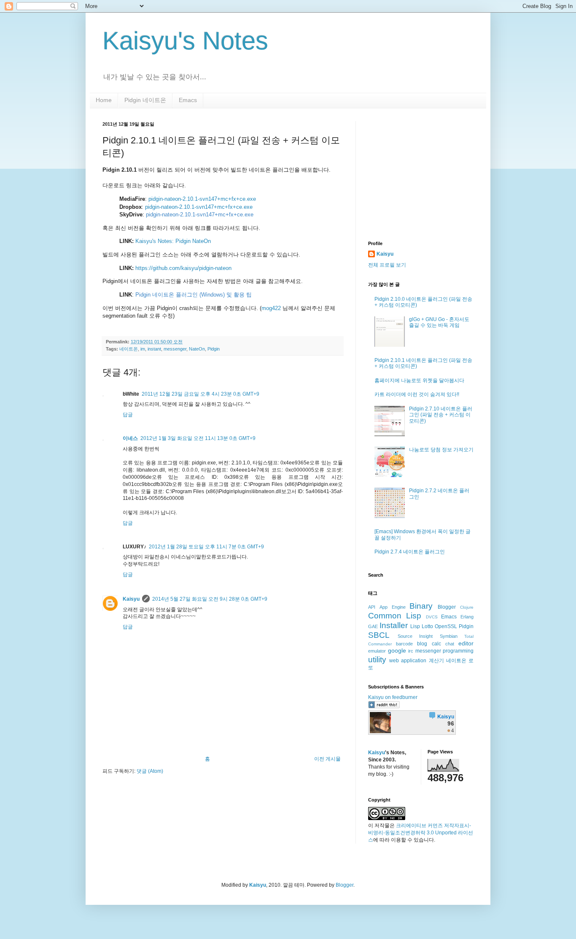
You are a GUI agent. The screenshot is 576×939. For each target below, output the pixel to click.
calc (436, 644)
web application (407, 661)
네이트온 (128, 348)
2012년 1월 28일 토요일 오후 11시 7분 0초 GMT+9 (206, 547)
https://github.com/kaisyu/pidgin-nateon (183, 268)
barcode (404, 643)
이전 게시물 (327, 759)
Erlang (467, 616)
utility (377, 659)
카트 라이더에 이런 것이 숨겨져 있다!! (416, 394)
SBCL (379, 635)
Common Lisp (394, 615)
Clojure (467, 607)
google (397, 650)
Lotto (427, 626)
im (142, 348)
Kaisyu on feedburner (392, 697)
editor (466, 643)
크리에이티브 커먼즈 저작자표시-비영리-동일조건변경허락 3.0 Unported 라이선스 (420, 833)
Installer (394, 625)
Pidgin (213, 348)
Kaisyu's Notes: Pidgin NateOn (173, 241)
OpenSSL (446, 626)
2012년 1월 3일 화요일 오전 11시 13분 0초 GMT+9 (198, 438)
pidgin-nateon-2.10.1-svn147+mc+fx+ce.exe (202, 199)
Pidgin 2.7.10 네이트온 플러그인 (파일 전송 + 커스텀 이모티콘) (440, 415)
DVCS (432, 617)
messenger (175, 348)
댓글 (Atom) (150, 771)
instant (154, 348)
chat (449, 643)
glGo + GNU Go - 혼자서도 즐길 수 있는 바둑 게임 (439, 322)
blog (422, 644)
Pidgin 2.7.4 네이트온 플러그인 (409, 552)
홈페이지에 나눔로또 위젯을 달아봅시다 (419, 380)
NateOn (197, 348)
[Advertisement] (421, 174)
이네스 (130, 438)
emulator (377, 650)
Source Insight (415, 636)
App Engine (393, 607)
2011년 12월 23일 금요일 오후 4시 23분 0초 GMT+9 (200, 394)
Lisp (415, 626)
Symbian (449, 636)
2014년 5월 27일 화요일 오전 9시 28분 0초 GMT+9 (209, 599)
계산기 (436, 661)
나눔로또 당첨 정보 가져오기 (441, 450)
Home (104, 100)
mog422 (271, 308)
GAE (373, 626)
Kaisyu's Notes (185, 41)
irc (410, 650)
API (371, 607)
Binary (421, 606)
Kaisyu (131, 599)
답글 (128, 415)
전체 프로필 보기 (387, 265)
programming (458, 651)
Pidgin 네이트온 (145, 100)
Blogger (447, 607)
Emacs (188, 100)
